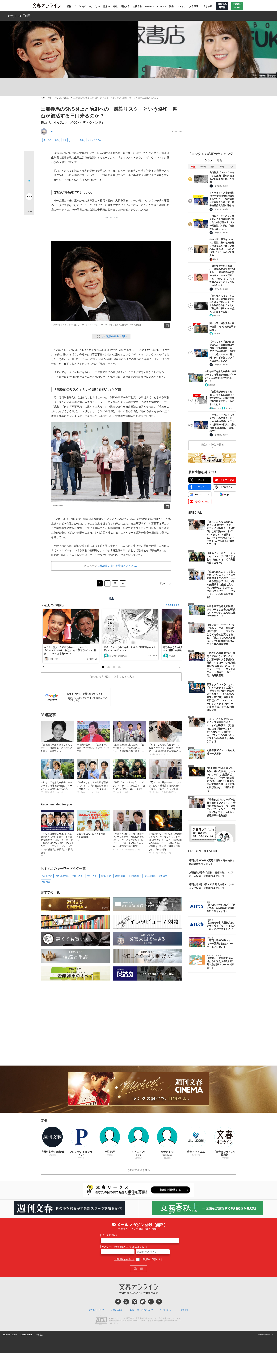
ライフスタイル (94, 140)
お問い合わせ (117, 1310)
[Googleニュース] (143, 1302)
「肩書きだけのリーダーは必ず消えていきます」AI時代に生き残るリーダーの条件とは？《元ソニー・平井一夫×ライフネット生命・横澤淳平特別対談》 (129, 841)
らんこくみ (217, 408)
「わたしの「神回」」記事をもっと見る (111, 676)
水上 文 (172, 656)
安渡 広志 (211, 385)
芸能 (57, 140)
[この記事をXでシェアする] (29, 157)
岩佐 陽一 (216, 259)
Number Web (10, 1334)
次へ (163, 583)
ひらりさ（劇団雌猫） (119, 656)
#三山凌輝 (150, 876)
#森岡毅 (46, 881)
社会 (82, 140)
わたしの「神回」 (21, 16)
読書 (171, 6)
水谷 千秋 (216, 334)
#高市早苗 (47, 876)
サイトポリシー (166, 1310)
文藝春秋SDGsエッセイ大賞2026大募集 (91, 836)
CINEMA (161, 6)
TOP (43, 98)
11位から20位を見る (212, 444)
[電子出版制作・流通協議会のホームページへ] (101, 1321)
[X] (126, 1302)
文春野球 (193, 6)
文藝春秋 (137, 6)
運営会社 (184, 1310)
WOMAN (149, 6)
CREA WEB (26, 1334)
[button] (103, 667)
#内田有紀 (106, 876)
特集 (105, 6)
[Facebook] (118, 1302)
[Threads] (134, 1302)
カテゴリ (93, 6)
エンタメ (47, 140)
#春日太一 (164, 876)
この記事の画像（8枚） (114, 336)
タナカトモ (230, 408)
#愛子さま (92, 876)
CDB (50, 131)
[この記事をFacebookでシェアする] (29, 167)
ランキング (79, 6)
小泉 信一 (216, 315)
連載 (115, 6)
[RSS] (159, 1302)
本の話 (39, 1334)
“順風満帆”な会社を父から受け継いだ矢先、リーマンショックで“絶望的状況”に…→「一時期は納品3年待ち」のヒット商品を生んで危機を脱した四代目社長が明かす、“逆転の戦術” (165, 843)
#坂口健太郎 (62, 876)
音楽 (65, 140)
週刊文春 (125, 6)
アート (73, 140)
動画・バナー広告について (141, 1310)
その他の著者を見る (138, 1170)
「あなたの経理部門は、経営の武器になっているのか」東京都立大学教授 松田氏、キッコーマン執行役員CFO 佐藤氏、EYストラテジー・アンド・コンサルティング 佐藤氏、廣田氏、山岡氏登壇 (57, 844)
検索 (210, 6)
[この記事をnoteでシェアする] (29, 197)
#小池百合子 (135, 876)
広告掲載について (96, 1310)
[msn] (151, 1302)
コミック (181, 6)
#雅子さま (77, 876)
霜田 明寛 (54, 659)
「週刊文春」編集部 (220, 186)
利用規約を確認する (124, 1259)
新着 (69, 6)
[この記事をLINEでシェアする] (29, 187)
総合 (219, 160)
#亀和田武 (120, 876)
